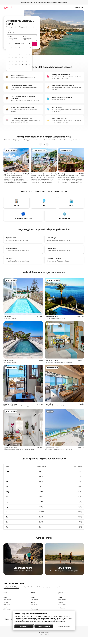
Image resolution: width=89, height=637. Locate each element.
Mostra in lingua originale (60, 2)
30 (29, 65)
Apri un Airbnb (78, 7)
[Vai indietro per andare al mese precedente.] (9, 43)
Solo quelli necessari (44, 626)
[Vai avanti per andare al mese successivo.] (29, 43)
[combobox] (22, 33)
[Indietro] (40, 144)
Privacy (41, 634)
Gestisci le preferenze (64, 626)
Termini (47, 634)
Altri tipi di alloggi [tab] (27, 587)
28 (22, 65)
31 (9, 68)
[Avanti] (47, 144)
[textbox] (14, 39)
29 (26, 65)
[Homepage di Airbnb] (7, 7)
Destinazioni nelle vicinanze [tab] (11, 587)
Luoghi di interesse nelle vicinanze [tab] (43, 587)
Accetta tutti (24, 626)
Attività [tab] (58, 587)
